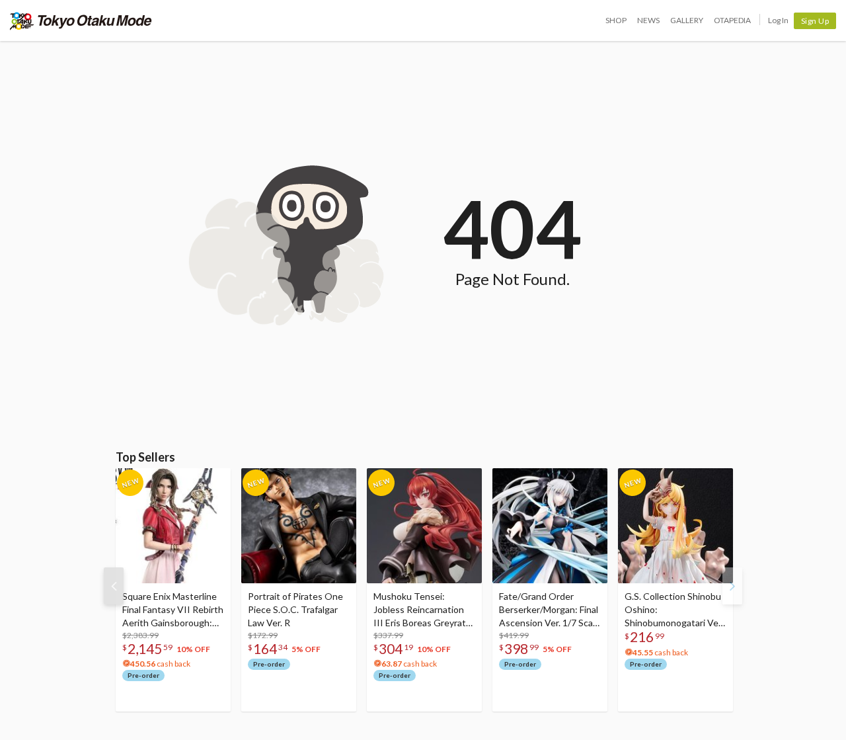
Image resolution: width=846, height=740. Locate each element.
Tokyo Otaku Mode (81, 20)
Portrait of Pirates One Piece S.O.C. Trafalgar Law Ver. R (295, 609)
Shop (616, 20)
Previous (114, 585)
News (648, 20)
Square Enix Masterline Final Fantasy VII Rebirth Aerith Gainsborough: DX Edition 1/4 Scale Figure (172, 610)
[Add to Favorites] (213, 481)
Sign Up (815, 21)
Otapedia (732, 20)
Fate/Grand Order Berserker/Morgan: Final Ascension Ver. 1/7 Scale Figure (549, 610)
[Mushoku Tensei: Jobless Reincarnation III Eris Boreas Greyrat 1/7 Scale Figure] (424, 525)
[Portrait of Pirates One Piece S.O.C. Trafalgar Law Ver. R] (298, 525)
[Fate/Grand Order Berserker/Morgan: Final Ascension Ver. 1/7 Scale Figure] (549, 525)
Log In (778, 20)
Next (732, 585)
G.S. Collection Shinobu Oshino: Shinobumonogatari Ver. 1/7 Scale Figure (674, 610)
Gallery (686, 20)
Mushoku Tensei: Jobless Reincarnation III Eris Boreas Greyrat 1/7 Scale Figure (419, 610)
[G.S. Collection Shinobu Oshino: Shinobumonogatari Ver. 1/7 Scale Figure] (675, 525)
